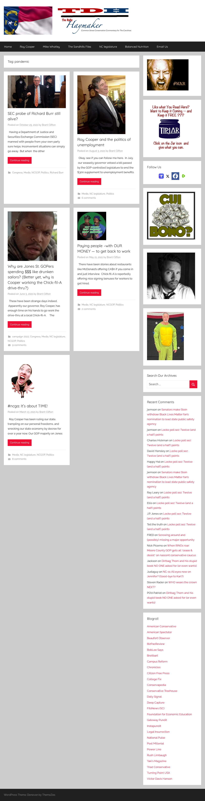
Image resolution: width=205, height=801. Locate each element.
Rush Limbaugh (157, 755)
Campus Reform (157, 661)
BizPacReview (156, 643)
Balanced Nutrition (137, 46)
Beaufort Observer (158, 638)
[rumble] (183, 175)
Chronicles (153, 667)
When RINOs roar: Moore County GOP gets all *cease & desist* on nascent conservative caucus (171, 550)
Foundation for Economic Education (169, 714)
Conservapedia (156, 685)
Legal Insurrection (158, 731)
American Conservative (161, 626)
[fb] (175, 176)
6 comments (89, 197)
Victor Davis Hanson (159, 778)
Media (27, 172)
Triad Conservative (158, 767)
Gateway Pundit (157, 720)
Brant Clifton (49, 124)
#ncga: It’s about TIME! (28, 405)
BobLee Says (155, 649)
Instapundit (154, 726)
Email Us (162, 46)
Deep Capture (155, 702)
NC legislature (108, 46)
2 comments (89, 309)
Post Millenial (155, 743)
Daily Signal (154, 696)
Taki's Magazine (156, 761)
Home (8, 46)
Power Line (154, 749)
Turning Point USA (158, 772)
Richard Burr (56, 172)
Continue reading (19, 160)
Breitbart (152, 655)
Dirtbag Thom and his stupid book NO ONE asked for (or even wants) (171, 597)
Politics (45, 172)
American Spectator (159, 632)
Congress (17, 172)
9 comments (19, 345)
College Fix (154, 679)
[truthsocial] (161, 175)
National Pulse (156, 737)
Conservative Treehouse (162, 690)
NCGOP (36, 172)
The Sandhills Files (79, 46)
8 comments (19, 459)
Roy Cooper (27, 46)
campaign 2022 (20, 336)
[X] (168, 175)
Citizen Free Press (158, 673)
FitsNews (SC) (155, 708)
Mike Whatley (51, 46)
